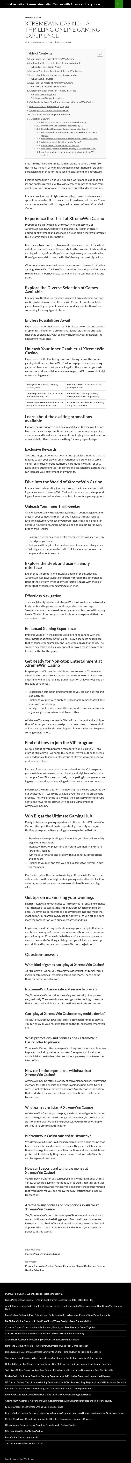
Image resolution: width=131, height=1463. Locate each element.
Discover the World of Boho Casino (24, 1431)
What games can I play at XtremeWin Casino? (61, 142)
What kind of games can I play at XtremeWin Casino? (64, 122)
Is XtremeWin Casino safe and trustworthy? (60, 145)
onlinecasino (33, 17)
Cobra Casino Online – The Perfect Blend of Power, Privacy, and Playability (44, 1333)
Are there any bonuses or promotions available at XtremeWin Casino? (68, 153)
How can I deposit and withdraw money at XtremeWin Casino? (68, 148)
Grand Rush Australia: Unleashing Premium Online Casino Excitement (42, 1339)
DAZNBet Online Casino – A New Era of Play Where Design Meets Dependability (48, 1321)
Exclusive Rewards (44, 78)
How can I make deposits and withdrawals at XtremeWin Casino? (69, 138)
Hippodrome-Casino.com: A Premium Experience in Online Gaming (41, 1425)
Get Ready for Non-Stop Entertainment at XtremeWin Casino (61, 102)
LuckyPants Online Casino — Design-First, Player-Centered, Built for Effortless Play (49, 1299)
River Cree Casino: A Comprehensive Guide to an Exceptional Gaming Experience (48, 1394)
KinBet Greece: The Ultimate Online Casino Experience (34, 1406)
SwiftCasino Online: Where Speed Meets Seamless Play (34, 1293)
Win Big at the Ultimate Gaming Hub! (49, 110)
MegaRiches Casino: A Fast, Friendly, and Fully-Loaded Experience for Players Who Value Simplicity (57, 1315)
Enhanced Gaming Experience (49, 98)
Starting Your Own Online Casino (42, 1251)
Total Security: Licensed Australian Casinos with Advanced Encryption (52, 4)
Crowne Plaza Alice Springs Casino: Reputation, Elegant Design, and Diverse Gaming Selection (65, 1266)
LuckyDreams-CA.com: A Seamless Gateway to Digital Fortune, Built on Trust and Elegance (53, 1351)
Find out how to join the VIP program (49, 106)
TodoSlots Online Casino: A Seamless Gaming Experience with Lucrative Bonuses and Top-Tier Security (59, 1370)
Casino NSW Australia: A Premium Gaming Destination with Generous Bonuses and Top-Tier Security (58, 1400)
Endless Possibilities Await (48, 67)
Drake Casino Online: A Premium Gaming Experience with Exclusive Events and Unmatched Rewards (58, 1376)
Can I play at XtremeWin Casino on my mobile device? (64, 129)
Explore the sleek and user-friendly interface (52, 90)
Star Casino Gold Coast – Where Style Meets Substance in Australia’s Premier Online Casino (53, 1357)
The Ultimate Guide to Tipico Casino (24, 1443)
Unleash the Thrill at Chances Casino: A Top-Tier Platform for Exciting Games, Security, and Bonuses (58, 1364)
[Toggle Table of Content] (98, 54)
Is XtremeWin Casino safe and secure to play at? (62, 125)
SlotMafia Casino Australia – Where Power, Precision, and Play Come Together (46, 1345)
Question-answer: (40, 118)
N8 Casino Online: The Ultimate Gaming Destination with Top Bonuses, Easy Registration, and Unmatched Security (65, 1382)
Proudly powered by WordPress (19, 1459)
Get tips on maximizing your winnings (50, 114)
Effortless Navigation (45, 94)
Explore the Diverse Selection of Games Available (55, 62)
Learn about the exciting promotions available (53, 74)
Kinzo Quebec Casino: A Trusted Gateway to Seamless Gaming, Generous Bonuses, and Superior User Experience (64, 1412)
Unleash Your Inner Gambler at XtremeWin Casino (55, 70)
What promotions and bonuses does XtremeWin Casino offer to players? (69, 134)
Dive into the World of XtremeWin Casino (51, 82)
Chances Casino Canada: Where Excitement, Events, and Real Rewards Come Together (50, 1327)
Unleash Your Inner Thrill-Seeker (51, 86)
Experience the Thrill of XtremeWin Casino (52, 58)
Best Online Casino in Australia (21, 1437)
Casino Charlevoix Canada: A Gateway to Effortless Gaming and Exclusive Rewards (48, 1419)
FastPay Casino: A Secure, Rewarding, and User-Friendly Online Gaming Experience (49, 1388)
